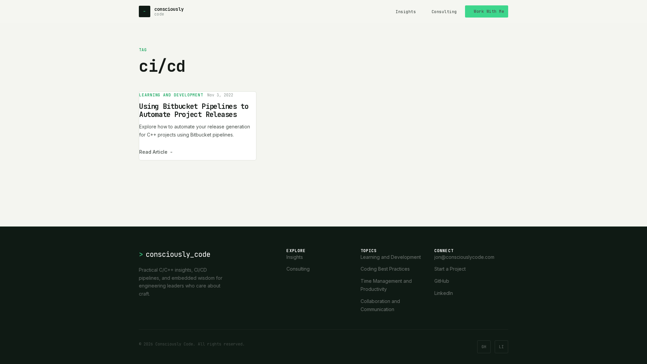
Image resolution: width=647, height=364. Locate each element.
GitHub (441, 281)
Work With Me (489, 11)
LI (501, 346)
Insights (406, 11)
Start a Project (450, 269)
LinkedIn (443, 293)
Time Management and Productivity (386, 285)
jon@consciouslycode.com (464, 257)
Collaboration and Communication (380, 305)
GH (484, 346)
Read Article (156, 152)
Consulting (444, 11)
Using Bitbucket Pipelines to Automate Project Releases (193, 110)
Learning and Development (171, 94)
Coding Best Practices (385, 269)
